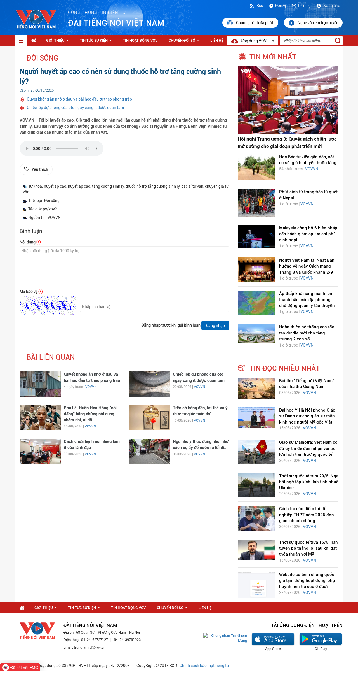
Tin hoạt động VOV (140, 40)
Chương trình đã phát (255, 22)
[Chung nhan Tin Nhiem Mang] (225, 638)
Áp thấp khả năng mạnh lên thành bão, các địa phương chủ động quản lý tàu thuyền (307, 299)
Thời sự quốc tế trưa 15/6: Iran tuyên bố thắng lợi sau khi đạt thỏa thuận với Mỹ (308, 548)
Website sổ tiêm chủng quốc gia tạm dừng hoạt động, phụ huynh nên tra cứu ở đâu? (307, 580)
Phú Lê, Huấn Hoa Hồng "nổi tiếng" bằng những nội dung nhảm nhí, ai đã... (90, 413)
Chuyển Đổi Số (185, 42)
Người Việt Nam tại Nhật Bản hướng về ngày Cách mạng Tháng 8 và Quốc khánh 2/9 (307, 266)
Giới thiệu (58, 42)
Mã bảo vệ (31, 291)
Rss (259, 5)
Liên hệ (304, 5)
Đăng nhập (333, 5)
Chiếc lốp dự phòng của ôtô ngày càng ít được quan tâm (75, 107)
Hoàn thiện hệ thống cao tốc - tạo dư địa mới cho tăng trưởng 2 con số (308, 332)
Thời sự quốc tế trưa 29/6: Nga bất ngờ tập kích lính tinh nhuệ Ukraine (308, 482)
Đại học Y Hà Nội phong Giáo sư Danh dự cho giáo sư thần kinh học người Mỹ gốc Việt (307, 416)
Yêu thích (40, 169)
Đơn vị (280, 5)
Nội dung (30, 242)
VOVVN (90, 387)
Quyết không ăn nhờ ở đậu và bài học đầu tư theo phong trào (79, 99)
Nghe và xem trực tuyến (318, 22)
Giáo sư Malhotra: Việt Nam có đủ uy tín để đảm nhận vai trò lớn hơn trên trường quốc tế (308, 448)
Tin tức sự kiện (97, 42)
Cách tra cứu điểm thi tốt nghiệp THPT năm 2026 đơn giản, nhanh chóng (306, 514)
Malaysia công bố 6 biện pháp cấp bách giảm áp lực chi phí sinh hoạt (308, 234)
